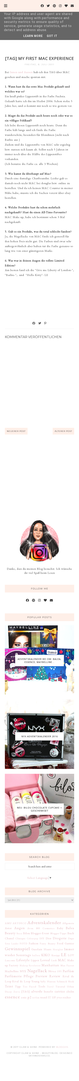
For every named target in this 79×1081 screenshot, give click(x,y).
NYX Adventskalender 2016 (39, 736)
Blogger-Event (40, 933)
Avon (30, 928)
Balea (70, 928)
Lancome (10, 960)
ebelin (70, 991)
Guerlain (36, 949)
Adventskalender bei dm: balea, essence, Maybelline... (39, 660)
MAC (62, 960)
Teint (9, 986)
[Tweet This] (40, 323)
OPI (59, 971)
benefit (48, 991)
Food (60, 943)
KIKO (45, 955)
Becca (19, 933)
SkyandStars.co (39, 1055)
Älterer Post (63, 431)
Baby (60, 928)
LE (64, 954)
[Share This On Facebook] (34, 323)
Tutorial (60, 986)
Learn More (33, 36)
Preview (42, 976)
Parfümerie (13, 976)
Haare (48, 949)
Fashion (33, 943)
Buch (70, 933)
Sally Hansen (48, 981)
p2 (29, 997)
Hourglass (58, 949)
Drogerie (60, 938)
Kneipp (55, 955)
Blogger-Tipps (58, 933)
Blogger (62, 1047)
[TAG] (25, 991)
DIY (42, 938)
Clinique (20, 938)
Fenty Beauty (48, 943)
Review (55, 976)
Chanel (9, 938)
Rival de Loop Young (25, 981)
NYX (23, 971)
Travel (50, 986)
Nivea (52, 971)
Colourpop (32, 938)
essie (24, 997)
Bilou (26, 933)
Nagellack (37, 970)
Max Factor (67, 965)
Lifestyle (23, 960)
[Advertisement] (39, 477)
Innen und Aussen (21, 72)
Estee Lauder (12, 943)
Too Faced (29, 986)
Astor (8, 928)
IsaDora (36, 955)
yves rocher (64, 997)
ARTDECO (19, 923)
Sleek (71, 981)
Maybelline (12, 971)
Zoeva (17, 991)
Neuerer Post (16, 431)
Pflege (29, 976)
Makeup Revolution (30, 965)
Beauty (10, 933)
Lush (54, 960)
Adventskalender (44, 922)
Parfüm (68, 971)
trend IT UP (48, 997)
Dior (48, 938)
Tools (41, 986)
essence (12, 997)
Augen (19, 928)
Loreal (45, 960)
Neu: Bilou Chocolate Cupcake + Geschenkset (39, 809)
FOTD (23, 943)
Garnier (69, 943)
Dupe (71, 938)
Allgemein (68, 923)
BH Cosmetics (45, 928)
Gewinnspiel (17, 949)
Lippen (35, 960)
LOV (71, 955)
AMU (8, 923)
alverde (37, 991)
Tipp (18, 986)
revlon (36, 997)
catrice (60, 991)
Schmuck (62, 981)
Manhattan (50, 965)
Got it (52, 36)
